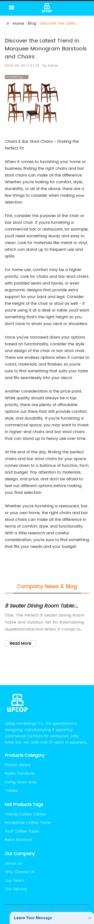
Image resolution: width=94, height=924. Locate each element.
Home (18, 23)
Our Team (14, 880)
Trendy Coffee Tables (25, 814)
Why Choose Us (20, 872)
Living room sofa (20, 782)
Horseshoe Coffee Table (28, 823)
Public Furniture (19, 773)
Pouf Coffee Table (22, 831)
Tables (11, 791)
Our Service (16, 889)
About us (13, 863)
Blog (32, 23)
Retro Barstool (18, 840)
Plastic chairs (17, 765)
